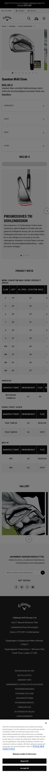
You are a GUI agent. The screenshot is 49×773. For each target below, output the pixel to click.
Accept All (24, 768)
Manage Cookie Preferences (24, 754)
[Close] (46, 723)
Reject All (24, 761)
